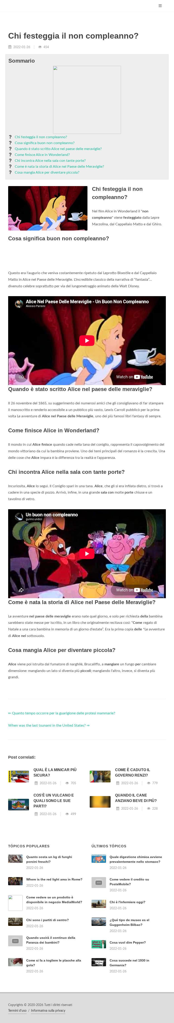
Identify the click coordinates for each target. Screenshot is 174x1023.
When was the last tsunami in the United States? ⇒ (48, 725)
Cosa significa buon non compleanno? (45, 143)
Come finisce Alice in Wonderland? (42, 155)
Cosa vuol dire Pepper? (128, 942)
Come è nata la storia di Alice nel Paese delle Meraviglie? (59, 166)
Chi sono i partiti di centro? (47, 920)
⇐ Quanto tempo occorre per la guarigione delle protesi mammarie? (61, 713)
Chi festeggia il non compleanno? (41, 137)
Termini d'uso (17, 1010)
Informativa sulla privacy (48, 1010)
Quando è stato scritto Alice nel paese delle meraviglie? (58, 149)
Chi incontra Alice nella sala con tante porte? (50, 160)
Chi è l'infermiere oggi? (127, 902)
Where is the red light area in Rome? (54, 879)
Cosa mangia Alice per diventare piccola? (47, 172)
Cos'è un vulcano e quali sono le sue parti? (54, 800)
